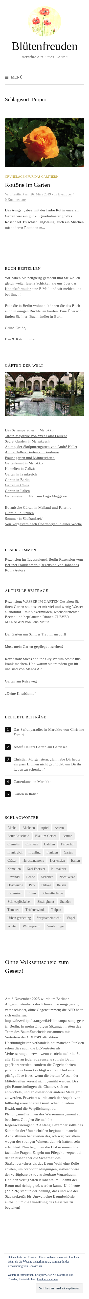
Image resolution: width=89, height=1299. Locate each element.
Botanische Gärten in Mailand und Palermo (38, 507)
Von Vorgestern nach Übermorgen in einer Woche (43, 524)
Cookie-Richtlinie (47, 1279)
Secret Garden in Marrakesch (27, 441)
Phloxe (46, 885)
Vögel (71, 918)
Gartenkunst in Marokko (24, 463)
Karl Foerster (36, 869)
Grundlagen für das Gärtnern (31, 176)
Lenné (30, 877)
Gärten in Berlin (17, 480)
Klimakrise (59, 869)
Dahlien (49, 844)
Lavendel (13, 877)
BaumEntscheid (18, 836)
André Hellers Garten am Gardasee (32, 452)
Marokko (47, 877)
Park (32, 885)
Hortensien (57, 860)
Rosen (31, 893)
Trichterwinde (35, 910)
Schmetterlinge (52, 893)
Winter (12, 926)
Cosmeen (31, 844)
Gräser (12, 860)
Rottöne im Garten (27, 184)
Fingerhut (67, 844)
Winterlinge (55, 926)
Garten (68, 852)
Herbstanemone (33, 860)
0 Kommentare (15, 200)
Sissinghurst (45, 901)
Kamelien (14, 869)
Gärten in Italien (17, 491)
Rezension (14, 893)
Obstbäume (15, 885)
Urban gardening (19, 918)
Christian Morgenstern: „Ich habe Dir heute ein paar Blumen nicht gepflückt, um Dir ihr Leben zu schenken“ (47, 764)
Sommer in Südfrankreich (24, 519)
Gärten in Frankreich (21, 474)
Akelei (12, 828)
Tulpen (56, 910)
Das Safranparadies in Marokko (29, 430)
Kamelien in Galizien (21, 469)
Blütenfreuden (45, 45)
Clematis (13, 844)
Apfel (45, 828)
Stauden (65, 901)
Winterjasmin (32, 926)
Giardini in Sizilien (19, 513)
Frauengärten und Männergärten (30, 458)
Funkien (52, 852)
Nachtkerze (67, 877)
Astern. (60, 828)
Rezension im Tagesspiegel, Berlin (31, 559)
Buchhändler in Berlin (46, 316)
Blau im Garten (46, 836)
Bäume (67, 836)
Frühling (34, 852)
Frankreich (14, 852)
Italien (75, 860)
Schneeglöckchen (19, 901)
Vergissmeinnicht (49, 918)
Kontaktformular (18, 289)
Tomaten (13, 910)
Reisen (61, 885)
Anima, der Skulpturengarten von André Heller (41, 447)
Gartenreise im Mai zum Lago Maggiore (36, 496)
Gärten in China (17, 485)
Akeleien (28, 828)
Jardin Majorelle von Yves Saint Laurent (36, 436)
